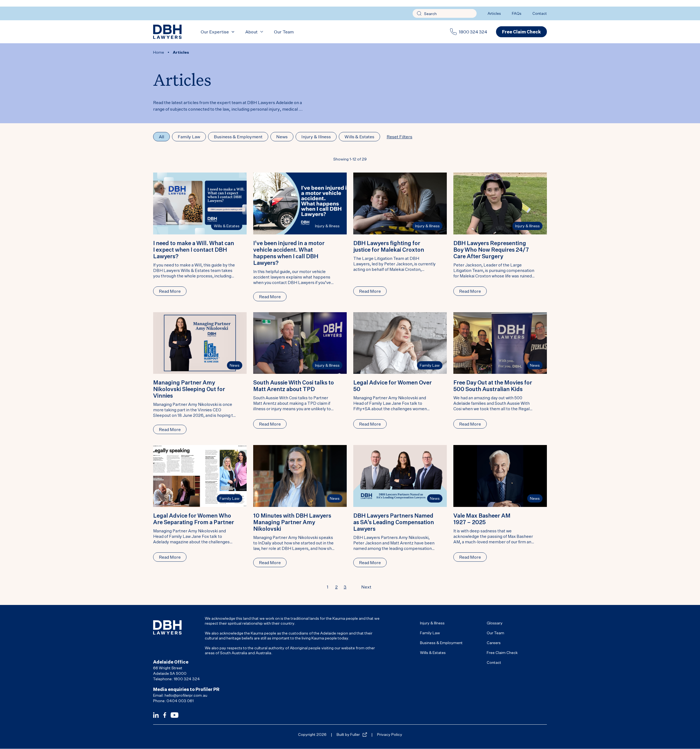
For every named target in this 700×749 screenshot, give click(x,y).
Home (158, 52)
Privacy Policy (389, 734)
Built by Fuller (348, 734)
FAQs (516, 13)
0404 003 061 (180, 700)
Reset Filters (399, 136)
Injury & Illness (327, 225)
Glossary (495, 623)
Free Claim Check (502, 652)
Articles (494, 13)
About (251, 32)
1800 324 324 (473, 32)
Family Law (430, 365)
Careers (494, 642)
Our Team (284, 32)
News (235, 365)
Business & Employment (441, 642)
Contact (539, 13)
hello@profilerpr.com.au (186, 695)
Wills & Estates (227, 225)
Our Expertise (215, 32)
